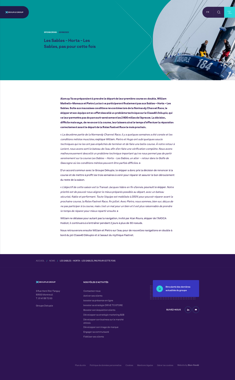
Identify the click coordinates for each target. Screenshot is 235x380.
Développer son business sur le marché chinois (103, 321)
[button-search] (218, 12)
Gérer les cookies (165, 366)
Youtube (196, 309)
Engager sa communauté (96, 332)
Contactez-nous (92, 291)
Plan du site (80, 365)
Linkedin (188, 309)
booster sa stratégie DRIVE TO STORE (103, 305)
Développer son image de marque (100, 327)
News (52, 261)
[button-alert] (159, 289)
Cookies (129, 365)
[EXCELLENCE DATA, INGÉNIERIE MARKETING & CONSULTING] (14, 12)
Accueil (40, 261)
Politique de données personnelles (105, 365)
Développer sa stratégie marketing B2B (103, 315)
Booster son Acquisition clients (99, 310)
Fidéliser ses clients (93, 337)
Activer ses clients (92, 296)
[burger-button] (229, 12)
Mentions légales (145, 365)
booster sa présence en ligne (98, 300)
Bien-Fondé (193, 365)
